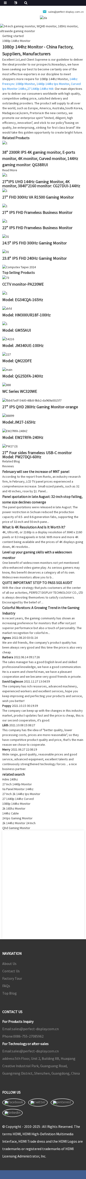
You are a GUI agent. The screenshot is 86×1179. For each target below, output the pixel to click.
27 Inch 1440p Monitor (17, 784)
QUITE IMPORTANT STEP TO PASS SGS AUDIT (37, 582)
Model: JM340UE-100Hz (23, 345)
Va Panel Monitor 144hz (17, 789)
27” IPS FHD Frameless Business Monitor (37, 212)
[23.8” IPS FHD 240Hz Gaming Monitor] (5, 252)
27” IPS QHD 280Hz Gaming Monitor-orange (40, 406)
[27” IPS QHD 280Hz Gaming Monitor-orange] (31, 400)
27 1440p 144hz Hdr (40, 89)
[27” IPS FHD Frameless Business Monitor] (5, 206)
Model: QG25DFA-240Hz (22, 376)
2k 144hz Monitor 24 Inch (19, 823)
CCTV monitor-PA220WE (23, 284)
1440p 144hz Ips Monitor (52, 84)
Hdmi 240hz (10, 779)
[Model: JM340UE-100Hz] (8, 339)
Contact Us (11, 971)
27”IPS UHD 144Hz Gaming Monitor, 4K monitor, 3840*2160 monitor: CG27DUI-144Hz (41, 183)
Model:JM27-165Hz (19, 422)
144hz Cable (10, 813)
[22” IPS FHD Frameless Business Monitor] (5, 221)
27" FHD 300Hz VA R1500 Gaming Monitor (38, 197)
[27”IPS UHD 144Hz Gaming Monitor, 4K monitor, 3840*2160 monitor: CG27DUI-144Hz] (5, 175)
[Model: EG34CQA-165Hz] (5, 293)
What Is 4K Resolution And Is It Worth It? (33, 527)
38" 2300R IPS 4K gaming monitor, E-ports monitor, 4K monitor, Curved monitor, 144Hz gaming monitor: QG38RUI (40, 158)
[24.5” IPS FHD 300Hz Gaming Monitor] (5, 236)
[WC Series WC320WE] (6, 385)
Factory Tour (12, 978)
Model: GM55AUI (16, 330)
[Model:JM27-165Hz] (8, 415)
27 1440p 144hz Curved (18, 799)
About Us (9, 963)
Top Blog (9, 993)
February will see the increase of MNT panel (35, 471)
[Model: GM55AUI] (5, 323)
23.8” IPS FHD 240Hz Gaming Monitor (34, 258)
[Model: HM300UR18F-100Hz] (7, 308)
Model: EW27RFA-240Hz (22, 437)
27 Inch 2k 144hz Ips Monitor (21, 794)
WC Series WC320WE (19, 391)
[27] (5, 190)
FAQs (6, 985)
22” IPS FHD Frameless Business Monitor (37, 227)
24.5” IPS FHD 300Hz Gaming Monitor (34, 243)
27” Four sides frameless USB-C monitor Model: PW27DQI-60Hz (37, 454)
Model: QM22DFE (17, 360)
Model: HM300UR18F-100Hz (26, 315)
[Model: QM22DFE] (6, 354)
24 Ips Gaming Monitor (17, 818)
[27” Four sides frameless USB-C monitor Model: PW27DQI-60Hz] (10, 446)
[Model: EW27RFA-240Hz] (15, 431)
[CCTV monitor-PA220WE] (5, 277)
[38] (5, 143)
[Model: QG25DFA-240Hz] (7, 369)
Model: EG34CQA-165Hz (22, 299)
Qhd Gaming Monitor (16, 828)
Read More (9, 170)
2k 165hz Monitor (13, 808)
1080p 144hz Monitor (16, 804)
